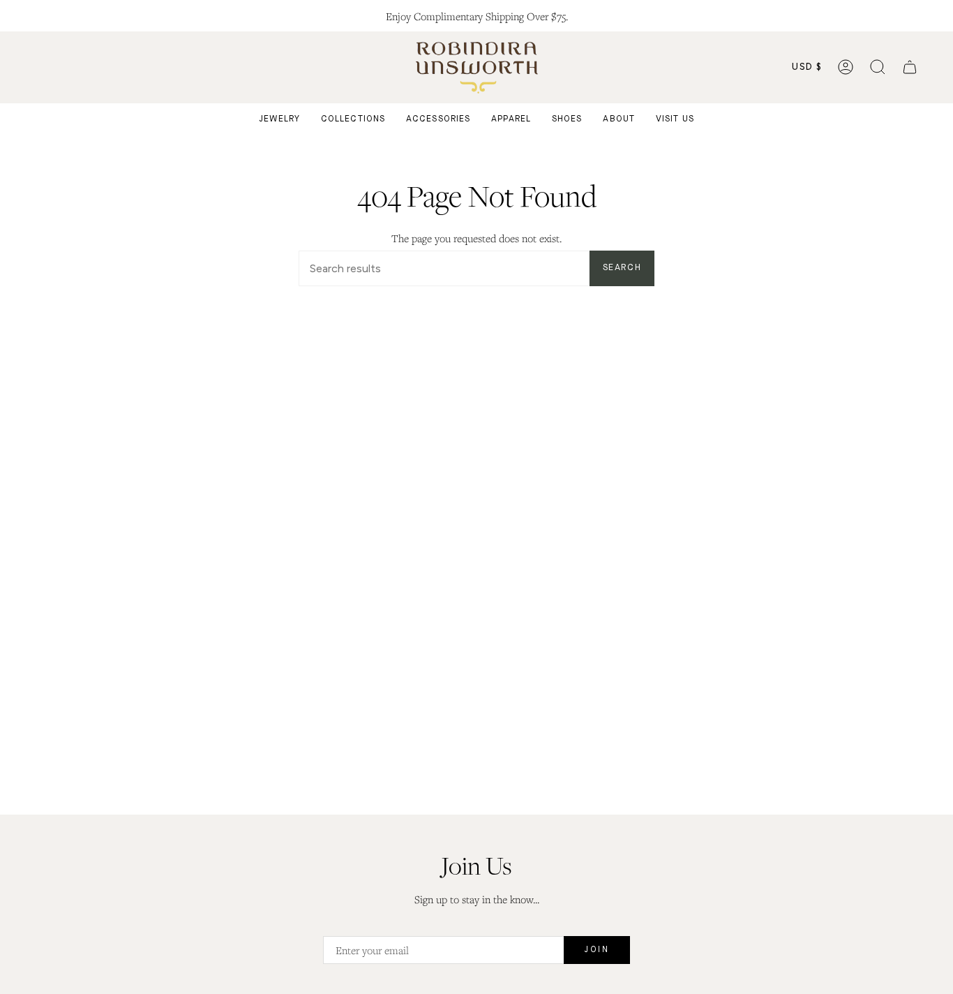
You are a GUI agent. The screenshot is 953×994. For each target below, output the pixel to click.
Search (622, 267)
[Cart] (910, 67)
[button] (878, 67)
